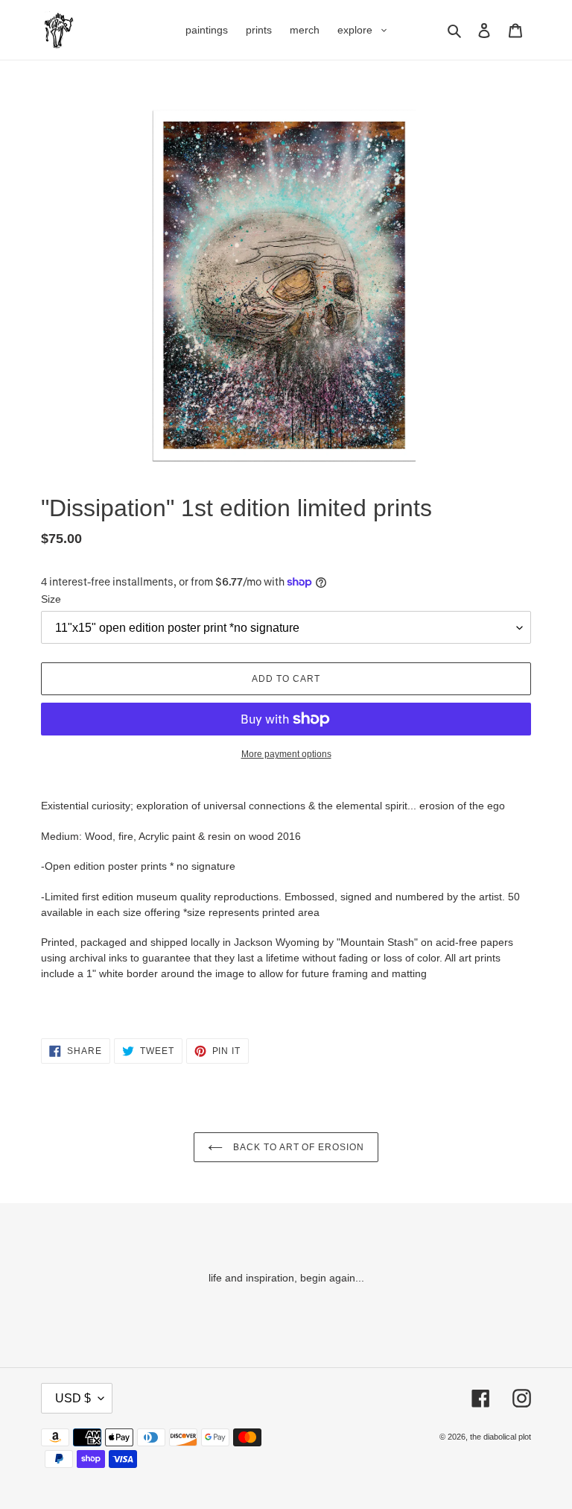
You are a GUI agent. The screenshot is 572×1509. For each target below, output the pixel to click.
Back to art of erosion (297, 1147)
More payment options (286, 754)
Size (51, 599)
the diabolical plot (500, 1436)
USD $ (73, 1398)
